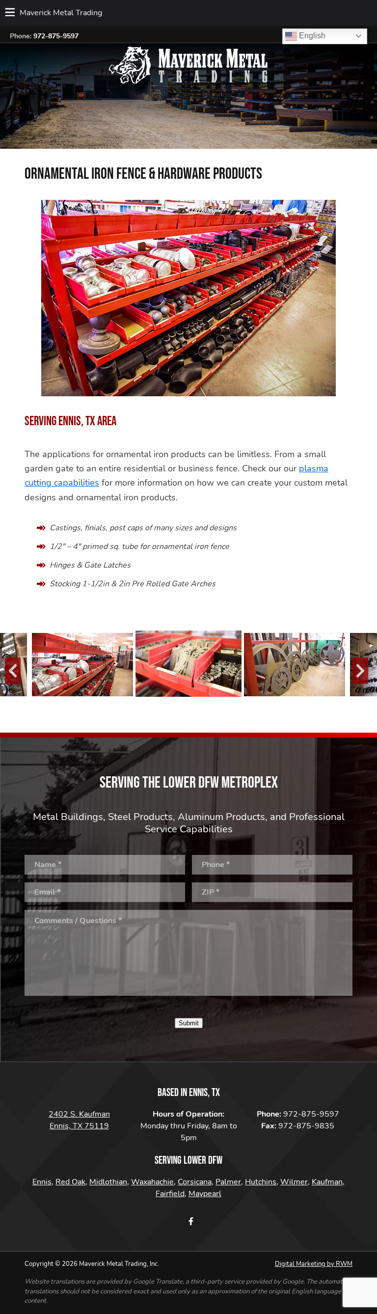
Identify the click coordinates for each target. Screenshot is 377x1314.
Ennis (42, 1182)
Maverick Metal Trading (61, 12)
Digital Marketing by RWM (313, 1263)
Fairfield (170, 1193)
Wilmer (294, 1182)
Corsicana (195, 1182)
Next (357, 670)
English (311, 35)
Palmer (228, 1182)
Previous (10, 670)
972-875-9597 (56, 36)
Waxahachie (152, 1182)
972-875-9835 (306, 1126)
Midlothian (108, 1182)
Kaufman (327, 1182)
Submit (189, 1023)
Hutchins (260, 1182)
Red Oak (70, 1182)
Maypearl (204, 1193)
